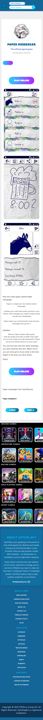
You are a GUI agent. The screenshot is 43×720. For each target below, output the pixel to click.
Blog (22, 623)
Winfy (21, 660)
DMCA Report (21, 595)
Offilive (21, 644)
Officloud (21, 667)
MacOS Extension (21, 685)
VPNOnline (21, 656)
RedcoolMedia (21, 648)
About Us (21, 607)
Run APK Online (21, 603)
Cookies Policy (21, 619)
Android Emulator (21, 599)
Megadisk (21, 652)
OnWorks (21, 636)
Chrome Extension (21, 681)
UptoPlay (21, 640)
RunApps (21, 663)
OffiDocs (21, 632)
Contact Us (21, 611)
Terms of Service (21, 615)
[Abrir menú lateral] (3, 5)
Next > (30, 410)
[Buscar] (33, 7)
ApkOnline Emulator (21, 677)
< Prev (12, 410)
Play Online (21, 80)
